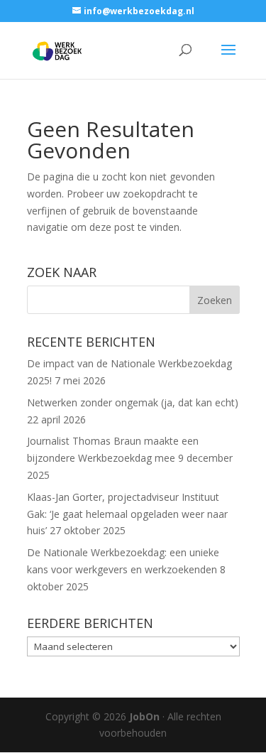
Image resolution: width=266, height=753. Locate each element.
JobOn (144, 716)
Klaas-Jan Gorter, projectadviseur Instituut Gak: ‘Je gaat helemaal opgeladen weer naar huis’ (127, 514)
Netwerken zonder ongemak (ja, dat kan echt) (132, 402)
